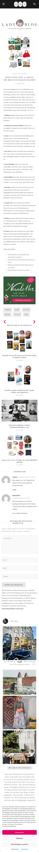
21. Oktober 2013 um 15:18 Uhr (21, 498)
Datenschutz (15, 849)
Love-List (26, 309)
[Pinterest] (24, 4)
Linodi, (15, 110)
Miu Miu (7, 314)
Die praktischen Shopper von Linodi (18, 270)
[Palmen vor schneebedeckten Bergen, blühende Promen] (19, 747)
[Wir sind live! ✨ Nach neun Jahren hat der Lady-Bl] (19, 678)
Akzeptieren (19, 832)
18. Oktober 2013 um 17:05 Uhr (26, 477)
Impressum (24, 849)
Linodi (17, 309)
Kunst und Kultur (20, 73)
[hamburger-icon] (3, 4)
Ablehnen (19, 838)
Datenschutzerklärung (8, 608)
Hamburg (7, 309)
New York (17, 314)
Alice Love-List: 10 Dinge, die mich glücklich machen (20, 78)
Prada (26, 314)
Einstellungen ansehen (19, 844)
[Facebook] (16, 4)
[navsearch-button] (34, 4)
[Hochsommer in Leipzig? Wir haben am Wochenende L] (19, 643)
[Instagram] (20, 4)
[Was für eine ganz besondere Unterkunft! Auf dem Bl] (19, 712)
